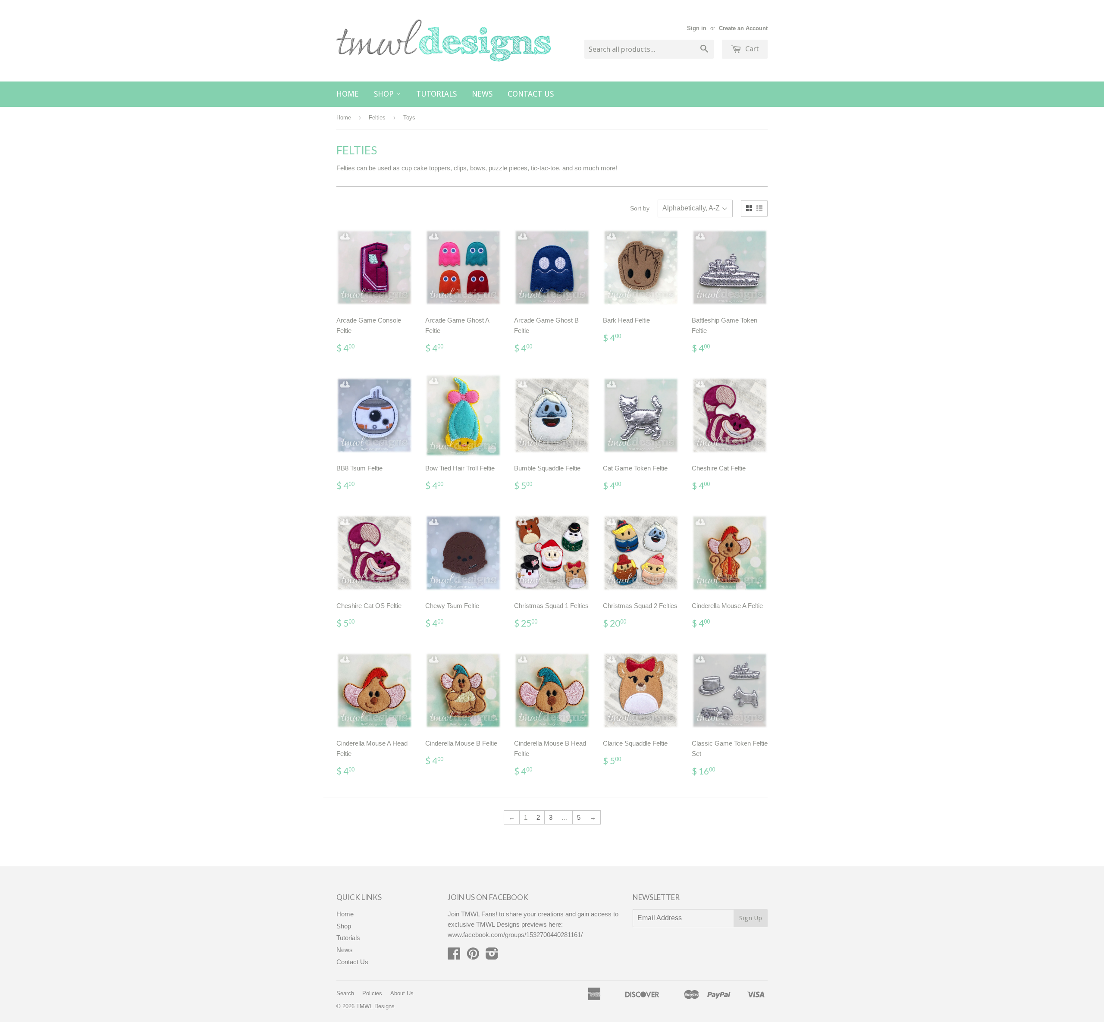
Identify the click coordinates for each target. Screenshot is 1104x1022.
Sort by (639, 208)
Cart (751, 48)
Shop (385, 93)
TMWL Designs (375, 1006)
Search (345, 993)
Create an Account (743, 28)
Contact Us (531, 93)
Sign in (696, 28)
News (482, 93)
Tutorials (436, 93)
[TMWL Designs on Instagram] (492, 956)
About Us (402, 993)
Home (347, 93)
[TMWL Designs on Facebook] (454, 956)
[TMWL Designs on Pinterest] (473, 956)
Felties (377, 117)
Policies (372, 993)
